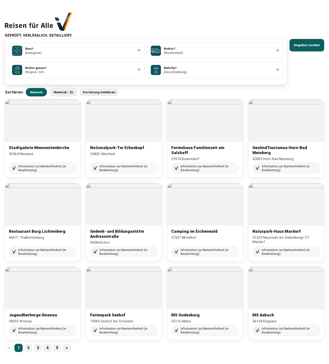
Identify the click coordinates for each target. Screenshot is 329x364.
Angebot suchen (307, 45)
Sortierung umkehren (99, 92)
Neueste (36, 92)
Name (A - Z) (63, 92)
